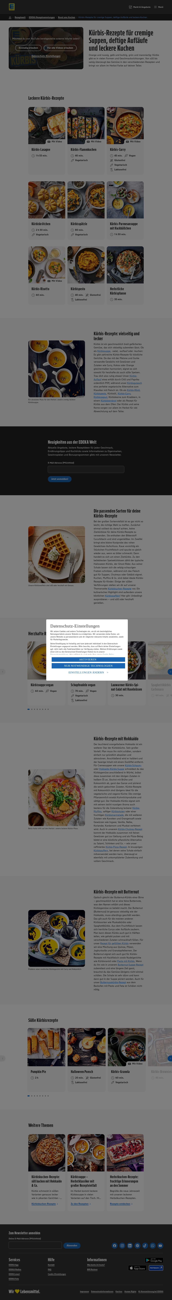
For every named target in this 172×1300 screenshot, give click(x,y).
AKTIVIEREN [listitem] (87, 659)
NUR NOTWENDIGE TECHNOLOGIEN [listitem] (88, 665)
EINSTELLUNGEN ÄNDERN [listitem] (86, 672)
